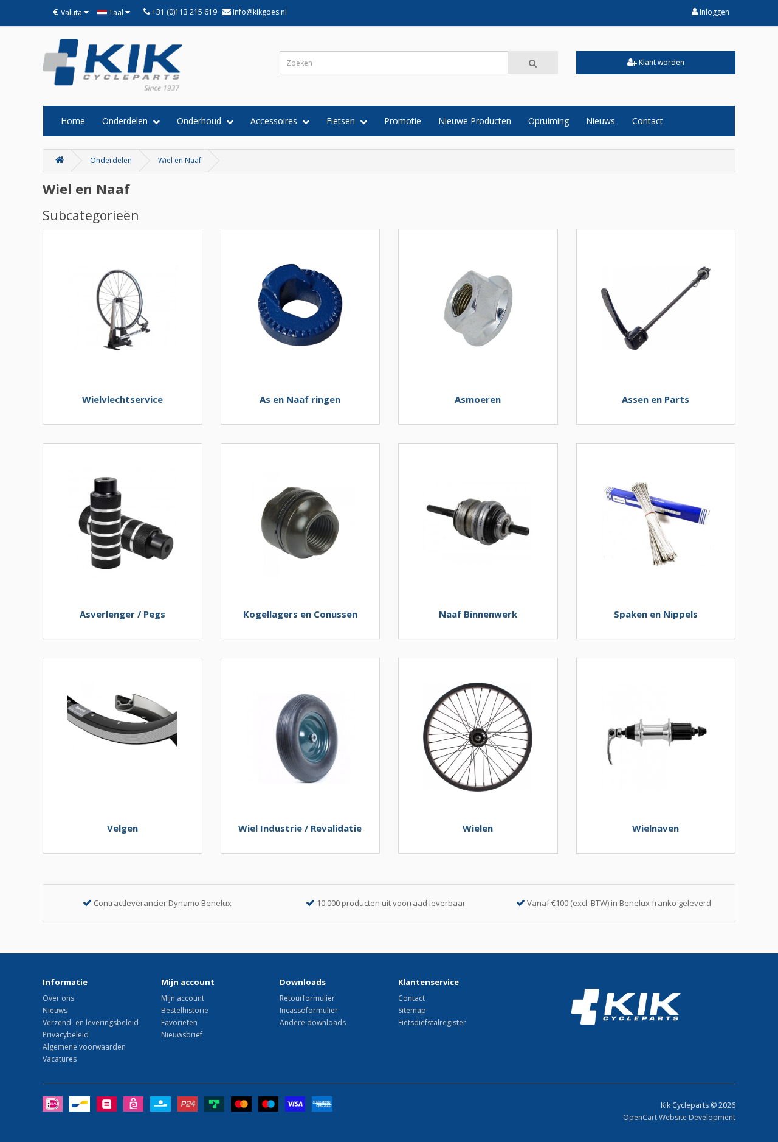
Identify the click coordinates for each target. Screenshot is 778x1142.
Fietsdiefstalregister (432, 1022)
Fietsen (343, 121)
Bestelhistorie (184, 1010)
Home (73, 121)
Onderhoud (201, 121)
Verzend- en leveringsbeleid (91, 1022)
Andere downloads (313, 1022)
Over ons (58, 998)
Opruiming (548, 121)
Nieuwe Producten (474, 121)
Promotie (402, 121)
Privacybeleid (66, 1034)
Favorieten (179, 1022)
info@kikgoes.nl (259, 12)
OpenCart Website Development (679, 1117)
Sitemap (412, 1010)
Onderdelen (127, 121)
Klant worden (660, 62)
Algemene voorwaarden (84, 1047)
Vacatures (60, 1059)
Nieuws (600, 121)
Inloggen (713, 12)
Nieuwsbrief (181, 1034)
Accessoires (276, 121)
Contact (647, 121)
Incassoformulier (309, 1010)
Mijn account (182, 998)
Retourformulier (307, 998)
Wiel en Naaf (179, 160)
